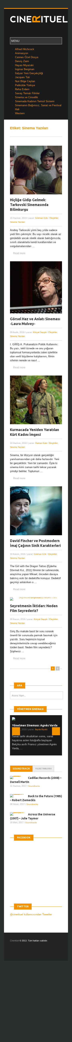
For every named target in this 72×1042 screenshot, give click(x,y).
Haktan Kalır (41, 443)
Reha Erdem (22, 89)
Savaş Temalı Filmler (27, 93)
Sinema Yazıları (17, 222)
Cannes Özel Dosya (26, 57)
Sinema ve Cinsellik (26, 97)
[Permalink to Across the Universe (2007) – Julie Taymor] (19, 814)
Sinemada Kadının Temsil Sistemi (34, 101)
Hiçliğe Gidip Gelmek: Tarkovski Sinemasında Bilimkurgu (29, 204)
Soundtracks (34, 786)
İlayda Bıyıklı (41, 729)
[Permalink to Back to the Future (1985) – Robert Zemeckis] (19, 795)
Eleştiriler (54, 218)
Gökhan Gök (41, 218)
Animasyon (21, 53)
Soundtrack (21, 768)
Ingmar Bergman (24, 69)
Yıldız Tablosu (43, 768)
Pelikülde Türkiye (25, 85)
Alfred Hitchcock (24, 49)
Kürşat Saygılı (40, 332)
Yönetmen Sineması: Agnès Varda (34, 725)
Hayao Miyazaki (24, 65)
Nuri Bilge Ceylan (25, 81)
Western (20, 113)
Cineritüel (14, 940)
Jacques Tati (22, 77)
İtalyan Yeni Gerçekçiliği (29, 73)
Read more (19, 253)
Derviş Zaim (22, 61)
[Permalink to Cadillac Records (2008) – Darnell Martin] (19, 777)
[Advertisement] (36, 1005)
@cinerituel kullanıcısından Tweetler (31, 914)
